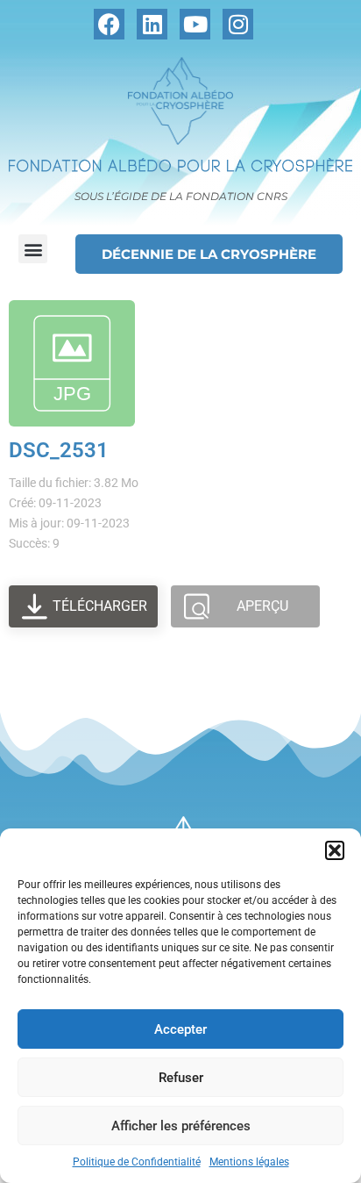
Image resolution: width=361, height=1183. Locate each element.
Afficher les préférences (181, 1126)
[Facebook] (109, 24)
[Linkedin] (152, 24)
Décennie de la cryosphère (209, 254)
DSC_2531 (59, 450)
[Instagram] (238, 24)
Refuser (181, 1078)
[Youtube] (195, 24)
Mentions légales (249, 1162)
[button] (334, 850)
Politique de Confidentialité (137, 1162)
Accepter (180, 1029)
